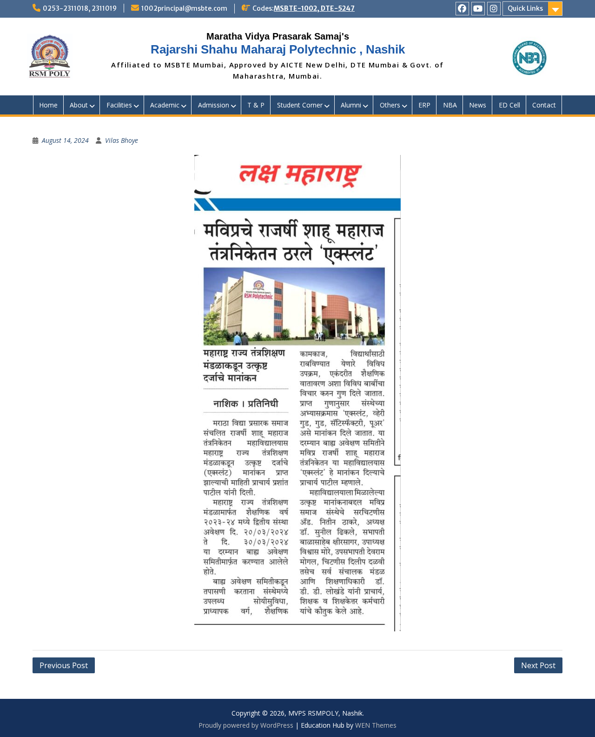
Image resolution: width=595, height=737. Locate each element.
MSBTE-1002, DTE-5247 (314, 8)
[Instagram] (494, 8)
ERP (424, 104)
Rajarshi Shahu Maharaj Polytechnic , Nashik (278, 49)
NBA (450, 104)
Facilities (119, 104)
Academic (164, 104)
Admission (213, 104)
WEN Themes (376, 725)
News (477, 104)
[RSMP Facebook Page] (462, 8)
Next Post (538, 665)
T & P (255, 104)
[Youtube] (478, 8)
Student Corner (300, 104)
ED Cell (509, 104)
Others (390, 104)
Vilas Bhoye (121, 140)
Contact (544, 104)
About (79, 104)
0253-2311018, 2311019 (80, 8)
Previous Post (64, 665)
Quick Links (525, 8)
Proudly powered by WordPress (245, 725)
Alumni (351, 104)
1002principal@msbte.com (184, 8)
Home (48, 104)
